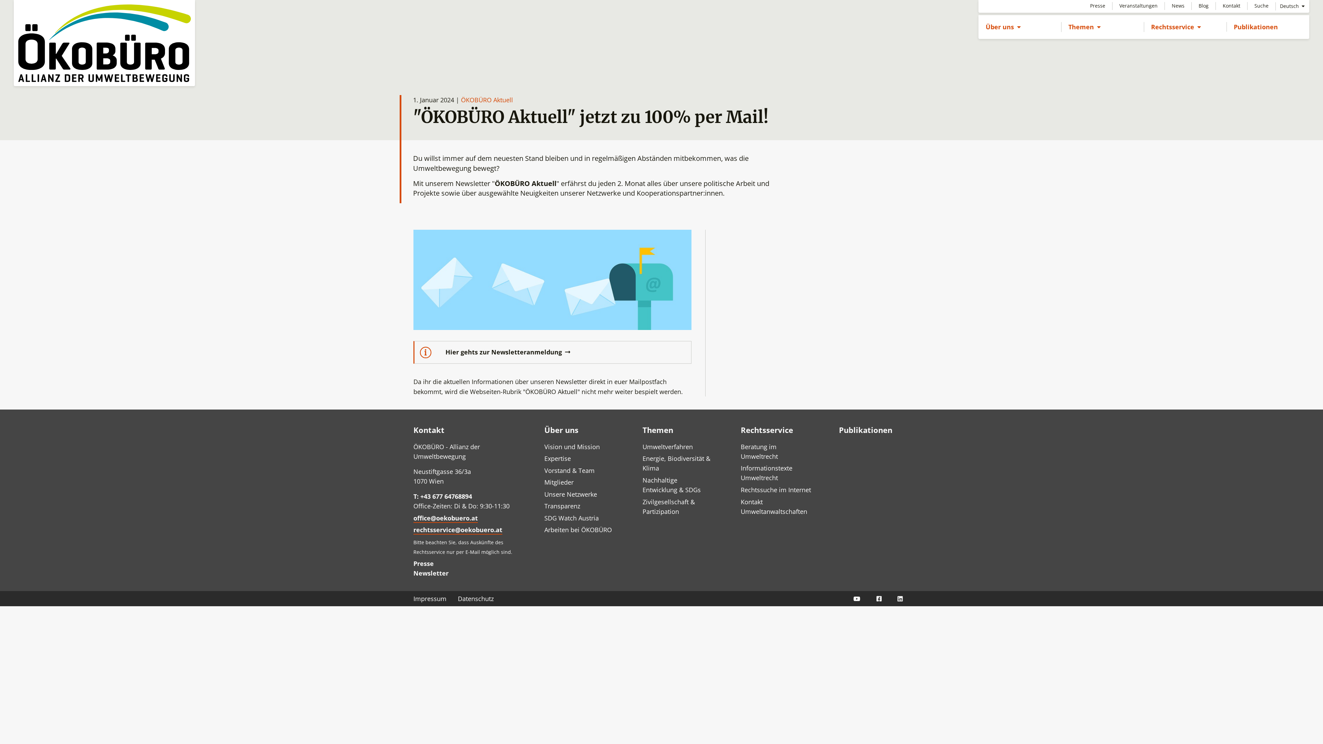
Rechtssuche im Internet (776, 490)
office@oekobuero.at (445, 518)
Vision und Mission (572, 447)
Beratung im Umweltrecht (759, 452)
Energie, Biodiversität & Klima (676, 463)
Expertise (557, 458)
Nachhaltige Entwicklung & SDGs (672, 485)
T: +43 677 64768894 (442, 496)
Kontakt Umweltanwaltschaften (774, 507)
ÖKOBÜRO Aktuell (487, 100)
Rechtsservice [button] (1176, 26)
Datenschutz (476, 599)
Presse (1097, 5)
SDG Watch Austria (571, 518)
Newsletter (431, 573)
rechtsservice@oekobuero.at (457, 530)
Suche (1261, 5)
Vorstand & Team (569, 470)
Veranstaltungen (1138, 5)
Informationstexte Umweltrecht (766, 473)
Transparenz (562, 506)
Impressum (430, 599)
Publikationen (1256, 27)
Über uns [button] (1003, 26)
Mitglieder (559, 482)
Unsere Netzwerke (570, 494)
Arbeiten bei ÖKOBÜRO (578, 530)
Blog (1204, 5)
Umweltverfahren (668, 447)
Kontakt (1231, 5)
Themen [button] (1084, 26)
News (1178, 5)
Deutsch (1290, 6)
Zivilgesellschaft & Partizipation (669, 507)
